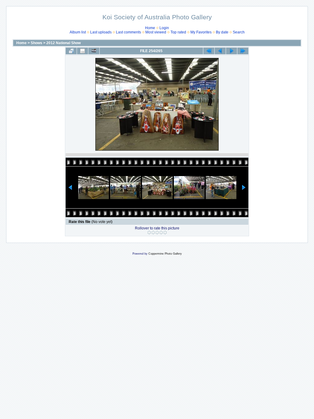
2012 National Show (63, 43)
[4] (161, 232)
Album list (78, 32)
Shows (36, 43)
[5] (165, 232)
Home (150, 28)
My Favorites (201, 32)
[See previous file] (220, 51)
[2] (153, 232)
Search (239, 32)
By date (222, 32)
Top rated (178, 32)
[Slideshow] (93, 51)
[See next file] (231, 51)
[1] (149, 232)
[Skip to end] (242, 51)
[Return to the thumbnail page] (71, 51)
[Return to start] (208, 51)
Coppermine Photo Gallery (165, 253)
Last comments (128, 32)
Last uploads (101, 32)
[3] (157, 232)
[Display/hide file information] (82, 51)
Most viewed (155, 32)
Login (164, 28)
